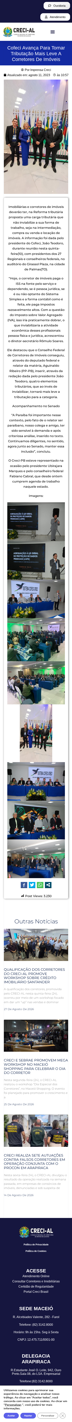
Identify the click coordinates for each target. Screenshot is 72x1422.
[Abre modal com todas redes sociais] (48, 885)
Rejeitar (28, 1415)
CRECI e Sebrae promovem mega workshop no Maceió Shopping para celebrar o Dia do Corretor (36, 1066)
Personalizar (13, 1404)
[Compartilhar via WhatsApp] (40, 885)
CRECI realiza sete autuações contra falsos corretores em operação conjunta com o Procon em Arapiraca (34, 1161)
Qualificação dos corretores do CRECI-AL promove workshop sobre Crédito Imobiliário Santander (34, 975)
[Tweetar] (32, 885)
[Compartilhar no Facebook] (24, 885)
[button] (52, 31)
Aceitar (11, 1415)
